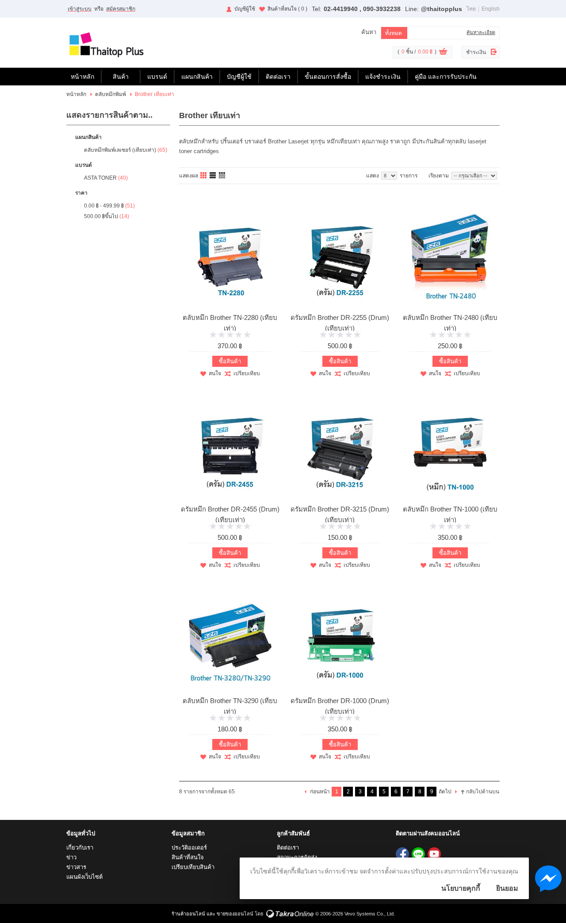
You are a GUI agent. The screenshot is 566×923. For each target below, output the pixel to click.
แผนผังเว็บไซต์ (84, 876)
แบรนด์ (157, 76)
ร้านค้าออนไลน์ (188, 913)
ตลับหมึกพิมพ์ (110, 94)
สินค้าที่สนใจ (287, 9)
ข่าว (71, 857)
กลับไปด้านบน (482, 791)
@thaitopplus (441, 8)
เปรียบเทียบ (246, 373)
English (491, 9)
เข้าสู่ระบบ (80, 9)
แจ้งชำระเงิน (383, 76)
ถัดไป (445, 791)
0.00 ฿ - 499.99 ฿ (104, 206)
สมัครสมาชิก (120, 9)
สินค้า (121, 76)
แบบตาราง (222, 175)
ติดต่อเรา (278, 76)
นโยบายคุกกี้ (460, 888)
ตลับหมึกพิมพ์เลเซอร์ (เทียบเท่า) (120, 150)
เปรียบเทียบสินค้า (193, 867)
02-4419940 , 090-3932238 (362, 8)
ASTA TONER (100, 178)
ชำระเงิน (476, 52)
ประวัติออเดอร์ (189, 847)
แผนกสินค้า (197, 76)
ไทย (471, 9)
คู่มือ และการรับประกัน (446, 76)
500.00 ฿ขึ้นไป (101, 216)
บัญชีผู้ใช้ (244, 9)
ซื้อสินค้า (230, 361)
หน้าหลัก (82, 76)
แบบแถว (213, 175)
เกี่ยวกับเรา (79, 847)
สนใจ (215, 373)
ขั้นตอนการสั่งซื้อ (328, 76)
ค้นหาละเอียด (481, 32)
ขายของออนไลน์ (235, 913)
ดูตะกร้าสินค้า (443, 52)
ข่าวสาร (76, 867)
